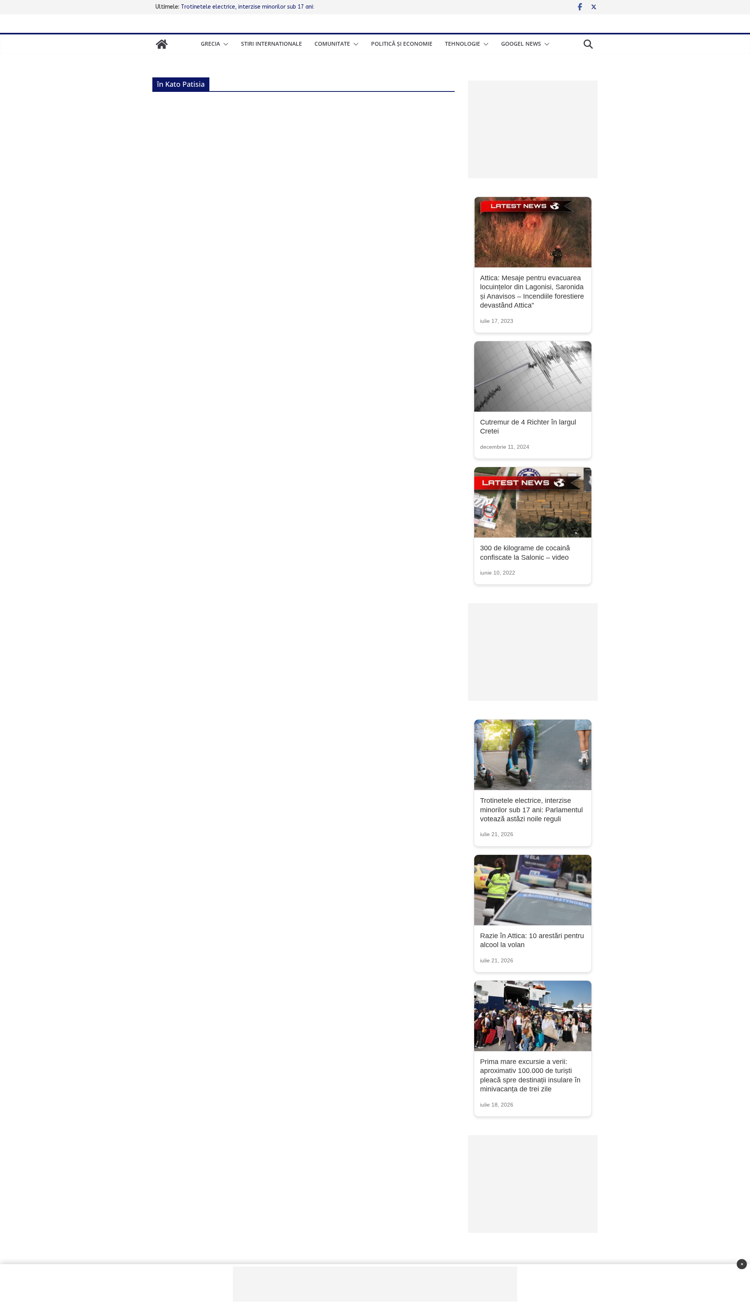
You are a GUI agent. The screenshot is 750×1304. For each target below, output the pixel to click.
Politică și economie (401, 43)
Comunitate (332, 43)
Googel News (521, 43)
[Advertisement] (533, 129)
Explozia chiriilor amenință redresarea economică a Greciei (255, 4)
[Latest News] (161, 44)
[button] (224, 44)
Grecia (210, 43)
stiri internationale (271, 43)
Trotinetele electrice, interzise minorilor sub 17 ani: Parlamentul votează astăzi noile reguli (531, 810)
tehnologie (462, 43)
